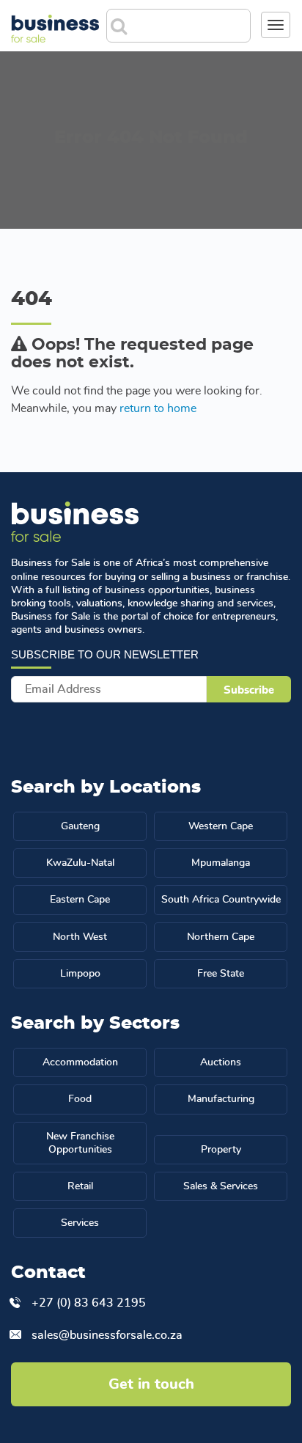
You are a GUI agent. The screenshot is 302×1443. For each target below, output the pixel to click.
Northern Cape (220, 937)
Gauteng (80, 826)
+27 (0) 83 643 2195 (89, 1303)
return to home (157, 408)
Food (80, 1099)
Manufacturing (221, 1099)
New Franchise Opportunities (80, 1143)
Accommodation (80, 1062)
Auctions (220, 1062)
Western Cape (220, 826)
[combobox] (190, 21)
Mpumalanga (220, 863)
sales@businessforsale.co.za (107, 1335)
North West (80, 937)
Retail (80, 1186)
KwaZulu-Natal (80, 863)
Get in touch (151, 1384)
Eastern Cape (80, 900)
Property (221, 1150)
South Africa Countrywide (221, 900)
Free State (220, 974)
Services (80, 1223)
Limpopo (80, 974)
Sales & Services (220, 1186)
